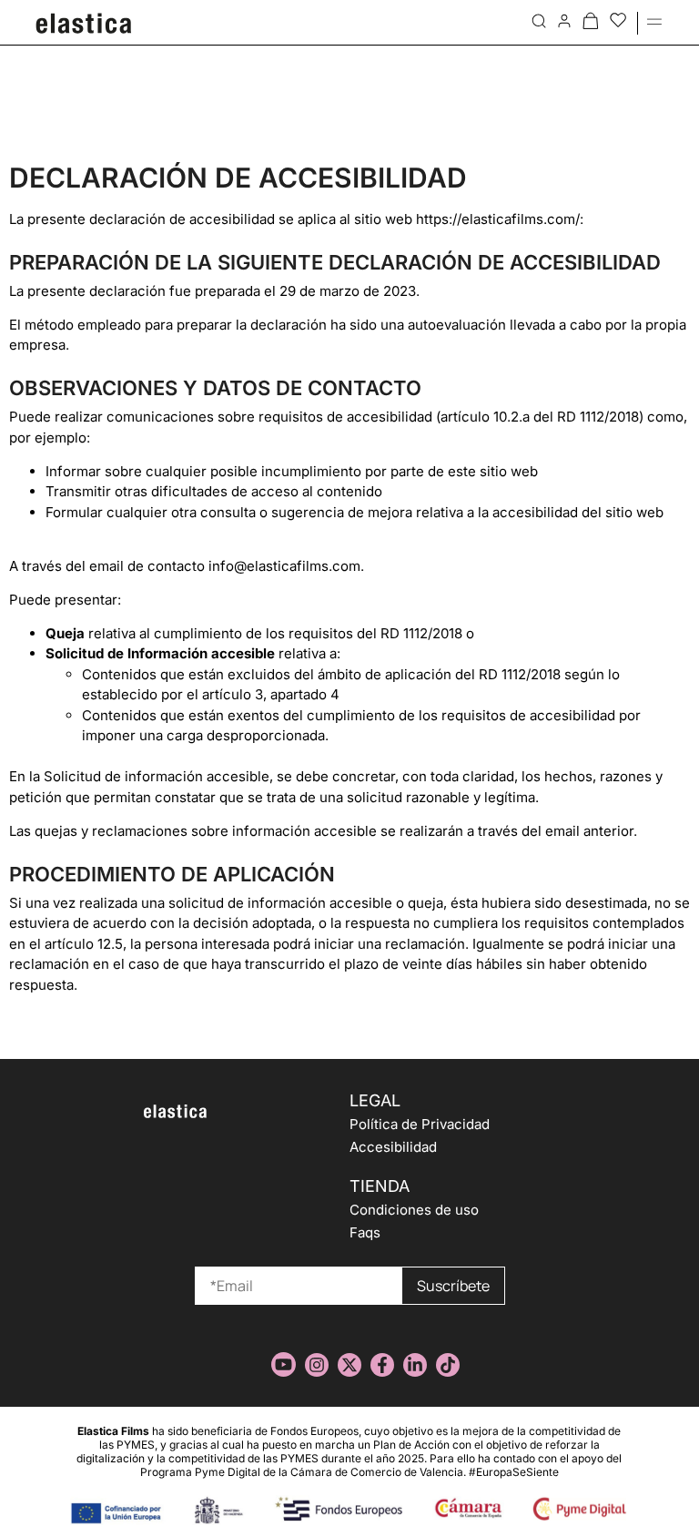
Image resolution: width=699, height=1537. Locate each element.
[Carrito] (590, 20)
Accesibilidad (393, 1146)
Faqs (365, 1232)
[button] (654, 19)
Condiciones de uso (414, 1209)
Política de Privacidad (420, 1124)
